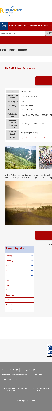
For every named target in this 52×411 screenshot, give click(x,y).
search (4, 26)
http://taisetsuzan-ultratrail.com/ (33, 138)
